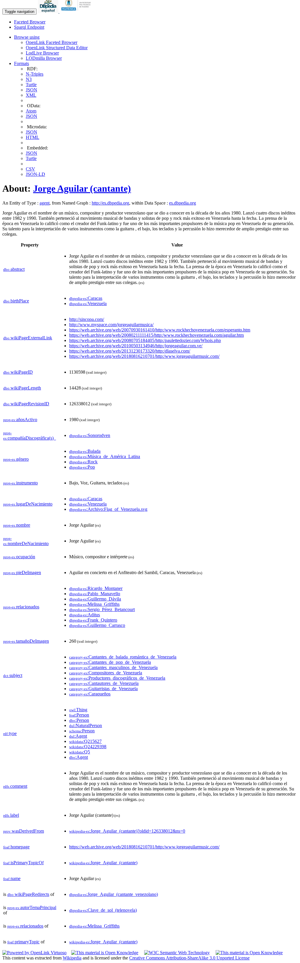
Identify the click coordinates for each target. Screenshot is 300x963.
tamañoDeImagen (26, 641)
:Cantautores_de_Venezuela (104, 683)
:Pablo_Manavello (94, 593)
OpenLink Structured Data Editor (57, 47)
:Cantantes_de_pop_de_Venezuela (110, 662)
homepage (16, 846)
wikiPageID (18, 372)
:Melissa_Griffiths (94, 604)
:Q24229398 (87, 746)
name (12, 878)
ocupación (19, 556)
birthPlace (16, 300)
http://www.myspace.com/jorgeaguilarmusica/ (111, 324)
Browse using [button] (27, 37)
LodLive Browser (42, 52)
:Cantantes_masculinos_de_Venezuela (113, 667)
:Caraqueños (89, 693)
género (16, 459)
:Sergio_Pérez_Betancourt (102, 609)
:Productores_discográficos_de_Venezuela (117, 678)
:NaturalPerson (85, 725)
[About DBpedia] (48, 11)
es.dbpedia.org (182, 202)
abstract (14, 269)
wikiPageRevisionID (26, 403)
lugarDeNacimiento (27, 503)
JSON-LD (35, 174)
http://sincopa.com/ (86, 319)
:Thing (78, 709)
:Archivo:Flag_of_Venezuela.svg (108, 509)
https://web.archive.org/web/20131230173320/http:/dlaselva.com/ (129, 350)
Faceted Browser (29, 21)
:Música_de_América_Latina (104, 456)
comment (15, 786)
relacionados (21, 606)
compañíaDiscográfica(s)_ (29, 435)
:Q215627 (85, 741)
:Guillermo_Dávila (95, 598)
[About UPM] (77, 11)
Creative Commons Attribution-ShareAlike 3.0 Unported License (189, 957)
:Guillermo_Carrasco (97, 625)
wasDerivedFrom (23, 830)
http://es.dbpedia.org (110, 202)
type (10, 733)
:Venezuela (88, 303)
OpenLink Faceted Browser (51, 42)
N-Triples (34, 74)
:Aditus (84, 614)
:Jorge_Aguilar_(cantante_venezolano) (113, 894)
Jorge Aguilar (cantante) (82, 188)
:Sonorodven (89, 435)
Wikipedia (72, 957)
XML (31, 95)
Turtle (31, 84)
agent (45, 202)
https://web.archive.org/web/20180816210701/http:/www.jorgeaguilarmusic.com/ (144, 356)
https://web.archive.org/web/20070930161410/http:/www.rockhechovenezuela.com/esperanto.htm (159, 329)
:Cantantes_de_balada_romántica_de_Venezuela (122, 656)
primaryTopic (23, 941)
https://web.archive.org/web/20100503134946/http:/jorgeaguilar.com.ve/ (135, 345)
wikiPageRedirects (28, 894)
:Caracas (85, 298)
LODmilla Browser (44, 58)
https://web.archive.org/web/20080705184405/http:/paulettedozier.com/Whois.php (145, 340)
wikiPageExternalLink (27, 337)
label (11, 815)
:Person (79, 714)
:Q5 (79, 751)
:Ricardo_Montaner (95, 588)
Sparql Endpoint (29, 27)
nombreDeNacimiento (26, 541)
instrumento (20, 482)
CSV (30, 168)
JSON (31, 89)
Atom (31, 110)
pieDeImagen (22, 572)
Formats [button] (21, 63)
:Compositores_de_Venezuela (105, 672)
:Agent (78, 736)
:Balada (84, 451)
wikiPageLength (22, 387)
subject (12, 675)
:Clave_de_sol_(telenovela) (103, 910)
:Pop (82, 467)
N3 (29, 79)
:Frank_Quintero (93, 619)
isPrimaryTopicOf (23, 862)
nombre (16, 525)
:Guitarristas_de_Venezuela (103, 688)
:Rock (83, 461)
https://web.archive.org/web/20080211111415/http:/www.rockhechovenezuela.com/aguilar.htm (156, 335)
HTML (32, 137)
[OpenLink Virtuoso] (34, 952)
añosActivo (20, 419)
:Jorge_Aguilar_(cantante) (103, 862)
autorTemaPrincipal (31, 907)
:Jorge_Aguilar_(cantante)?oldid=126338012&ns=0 (127, 830)
